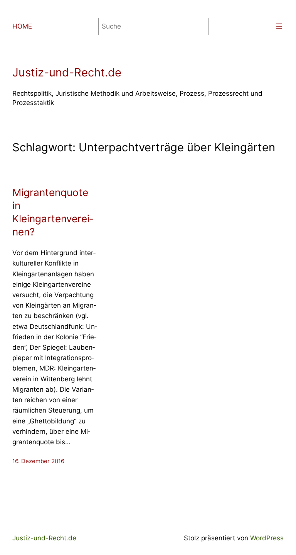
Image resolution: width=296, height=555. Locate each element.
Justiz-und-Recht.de (66, 72)
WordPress (267, 538)
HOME (22, 26)
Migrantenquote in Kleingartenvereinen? (52, 212)
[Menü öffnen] (279, 26)
